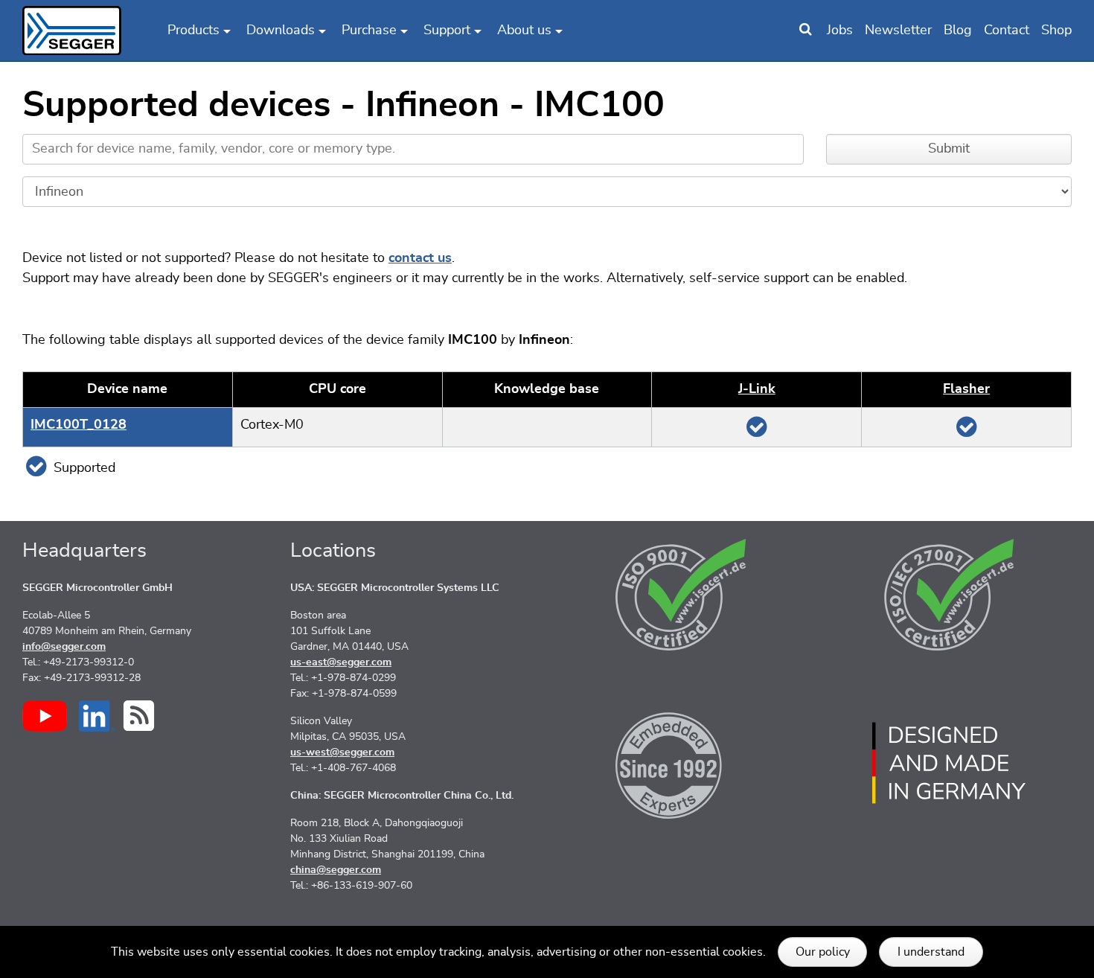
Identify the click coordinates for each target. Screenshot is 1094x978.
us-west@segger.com (342, 752)
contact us (420, 258)
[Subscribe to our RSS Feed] (138, 715)
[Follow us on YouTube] (44, 716)
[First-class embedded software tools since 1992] (681, 763)
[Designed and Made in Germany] (949, 763)
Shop (1056, 30)
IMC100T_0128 (79, 425)
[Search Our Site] (805, 30)
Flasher (966, 389)
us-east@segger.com (340, 662)
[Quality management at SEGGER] (681, 595)
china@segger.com (335, 870)
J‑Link (756, 389)
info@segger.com (64, 647)
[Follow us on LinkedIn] (97, 716)
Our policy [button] (823, 952)
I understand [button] (931, 952)
